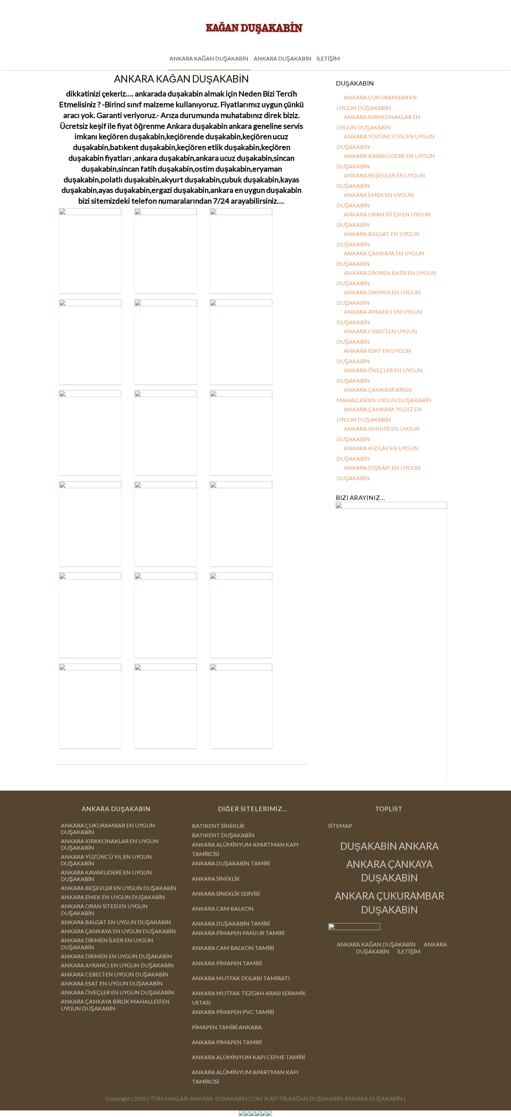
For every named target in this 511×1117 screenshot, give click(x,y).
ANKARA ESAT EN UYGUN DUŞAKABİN (112, 983)
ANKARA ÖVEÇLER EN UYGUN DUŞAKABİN (117, 992)
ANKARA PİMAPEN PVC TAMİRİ (233, 1011)
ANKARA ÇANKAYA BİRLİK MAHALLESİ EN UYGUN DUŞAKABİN (115, 1005)
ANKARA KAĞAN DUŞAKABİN (209, 58)
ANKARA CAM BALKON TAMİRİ (233, 947)
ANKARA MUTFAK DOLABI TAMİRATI (241, 978)
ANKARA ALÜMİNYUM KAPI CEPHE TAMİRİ (248, 1057)
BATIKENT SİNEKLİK (218, 825)
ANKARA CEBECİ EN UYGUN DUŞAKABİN (115, 974)
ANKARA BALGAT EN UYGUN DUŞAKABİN (116, 922)
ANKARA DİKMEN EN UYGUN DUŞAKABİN (116, 956)
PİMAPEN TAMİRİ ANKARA (227, 1027)
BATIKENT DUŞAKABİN (223, 835)
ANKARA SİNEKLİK (216, 878)
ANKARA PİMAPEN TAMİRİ (227, 963)
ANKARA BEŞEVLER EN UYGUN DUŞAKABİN (119, 888)
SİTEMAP (340, 825)
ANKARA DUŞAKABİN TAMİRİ (231, 863)
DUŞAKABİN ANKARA (389, 846)
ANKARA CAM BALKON (223, 908)
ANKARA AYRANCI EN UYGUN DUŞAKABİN (117, 965)
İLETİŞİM (328, 58)
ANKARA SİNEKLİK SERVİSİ (226, 893)
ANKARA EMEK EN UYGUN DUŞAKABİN (113, 897)
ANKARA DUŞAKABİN (282, 58)
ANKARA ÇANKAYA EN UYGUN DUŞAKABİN (118, 931)
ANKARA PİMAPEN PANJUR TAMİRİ (238, 932)
